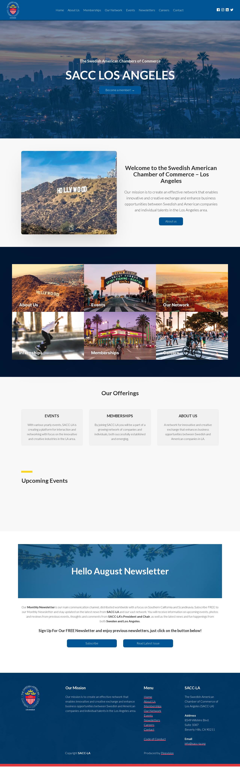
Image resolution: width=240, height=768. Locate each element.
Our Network (152, 710)
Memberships (152, 706)
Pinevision (167, 753)
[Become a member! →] (120, 93)
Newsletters (152, 720)
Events (148, 715)
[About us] (171, 224)
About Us (150, 701)
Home (148, 696)
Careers (149, 724)
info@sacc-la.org (195, 743)
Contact (149, 729)
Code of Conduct (155, 739)
